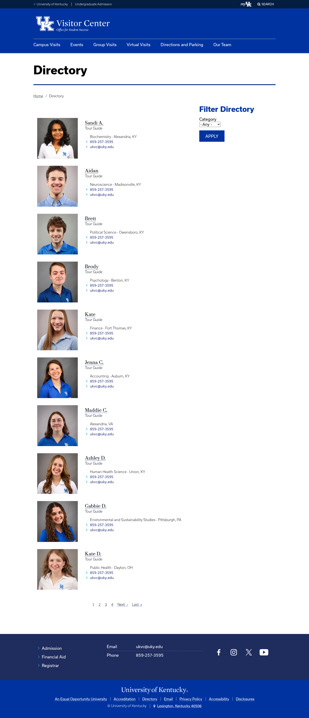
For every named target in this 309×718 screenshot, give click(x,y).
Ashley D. (95, 458)
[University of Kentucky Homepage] (154, 690)
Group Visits (105, 44)
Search (267, 4)
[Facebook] (219, 652)
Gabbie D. (95, 506)
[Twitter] (249, 652)
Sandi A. (94, 123)
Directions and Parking (182, 44)
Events (76, 44)
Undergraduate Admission (93, 4)
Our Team (222, 44)
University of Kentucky (52, 4)
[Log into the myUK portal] (246, 4)
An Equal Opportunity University (81, 699)
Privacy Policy (191, 699)
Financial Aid (54, 656)
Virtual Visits (139, 44)
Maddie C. (96, 410)
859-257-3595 (101, 142)
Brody (92, 266)
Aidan (91, 171)
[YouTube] (264, 652)
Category (207, 119)
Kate (90, 314)
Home (38, 96)
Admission (52, 648)
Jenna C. (94, 362)
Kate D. (93, 554)
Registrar (50, 665)
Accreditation (125, 699)
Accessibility (219, 699)
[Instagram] (234, 652)
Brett (90, 218)
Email (168, 699)
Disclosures (245, 699)
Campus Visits (46, 44)
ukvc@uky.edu (102, 147)
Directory (149, 699)
